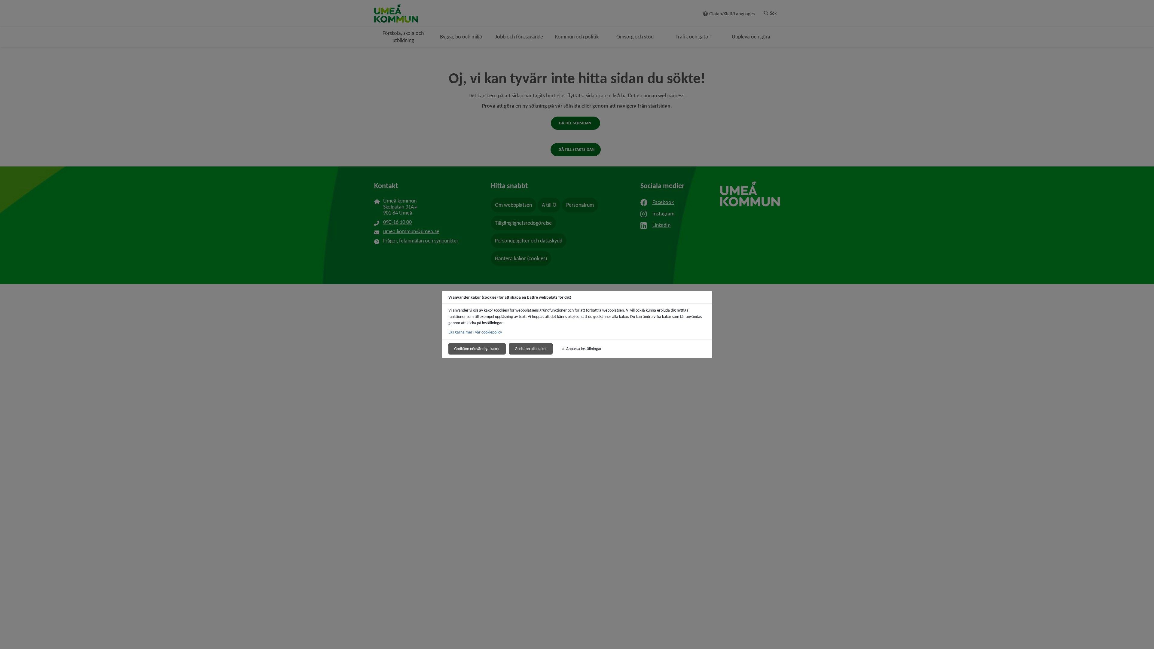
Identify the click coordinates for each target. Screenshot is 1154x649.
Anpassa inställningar (584, 348)
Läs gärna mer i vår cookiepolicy (475, 332)
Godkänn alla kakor (531, 348)
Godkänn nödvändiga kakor (477, 348)
